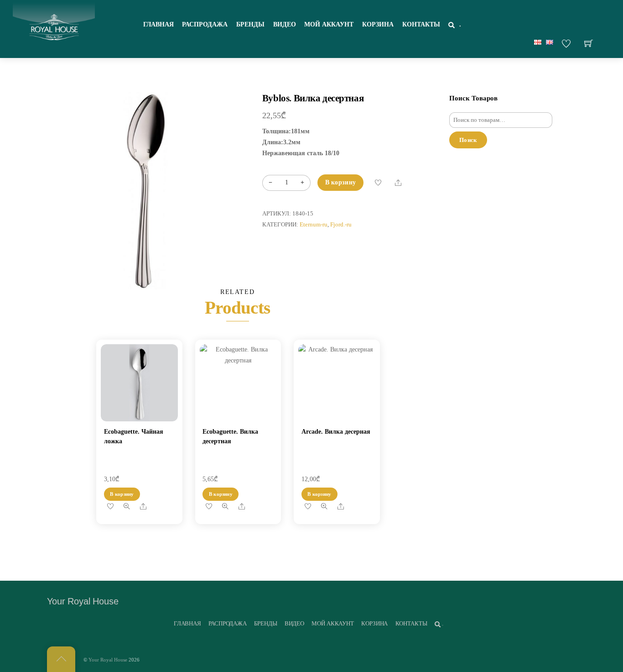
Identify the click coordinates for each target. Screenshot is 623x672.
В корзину (340, 182)
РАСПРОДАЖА (205, 24)
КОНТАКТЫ (421, 24)
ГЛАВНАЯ (158, 24)
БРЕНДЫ (250, 24)
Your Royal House (107, 659)
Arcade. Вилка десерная (335, 431)
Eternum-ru (313, 224)
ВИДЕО (284, 24)
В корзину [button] (122, 494)
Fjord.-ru (341, 224)
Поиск (468, 139)
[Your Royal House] (54, 27)
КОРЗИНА (378, 24)
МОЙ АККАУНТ (328, 24)
